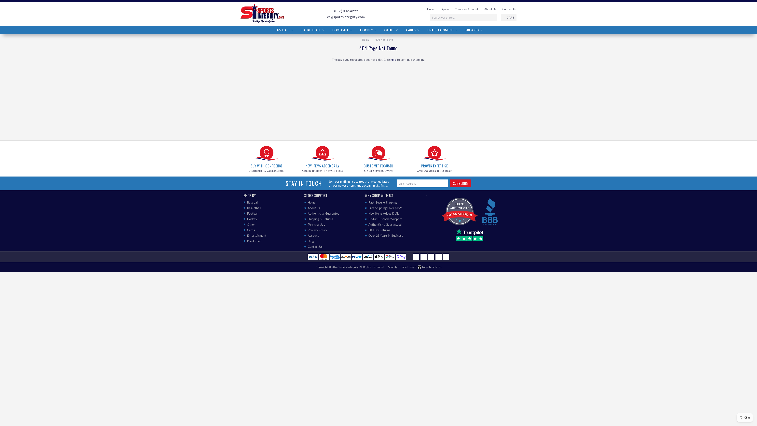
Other (389, 30)
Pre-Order (473, 30)
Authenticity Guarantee (323, 213)
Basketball (311, 30)
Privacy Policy (317, 230)
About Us (490, 9)
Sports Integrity (348, 267)
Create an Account (466, 9)
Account (313, 235)
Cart (511, 17)
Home (430, 9)
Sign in (445, 9)
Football (340, 30)
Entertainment (441, 30)
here (393, 59)
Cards (411, 30)
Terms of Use (316, 224)
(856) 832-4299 (346, 11)
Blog (311, 241)
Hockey (367, 30)
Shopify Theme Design (402, 267)
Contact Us (509, 9)
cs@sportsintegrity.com (346, 17)
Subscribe (460, 183)
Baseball (283, 30)
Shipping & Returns (320, 219)
